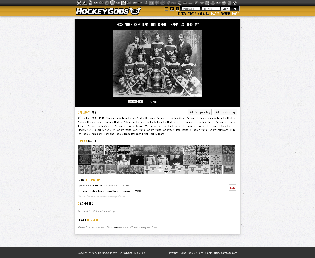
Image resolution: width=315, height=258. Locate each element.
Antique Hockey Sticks (131, 118)
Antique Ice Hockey (224, 118)
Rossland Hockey (172, 126)
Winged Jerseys (152, 126)
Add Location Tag (225, 112)
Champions (112, 118)
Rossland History (216, 126)
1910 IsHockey (95, 130)
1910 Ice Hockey (114, 130)
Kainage (127, 253)
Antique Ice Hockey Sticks (171, 118)
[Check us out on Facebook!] (177, 8)
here (114, 227)
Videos (192, 13)
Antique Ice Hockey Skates (199, 122)
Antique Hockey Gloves (91, 122)
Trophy (85, 118)
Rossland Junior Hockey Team (147, 134)
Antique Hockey (113, 122)
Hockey (181, 13)
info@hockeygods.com (223, 253)
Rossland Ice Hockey (194, 126)
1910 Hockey (146, 130)
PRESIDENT (98, 185)
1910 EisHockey (191, 130)
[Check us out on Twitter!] (172, 8)
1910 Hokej (131, 130)
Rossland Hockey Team (117, 134)
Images (215, 13)
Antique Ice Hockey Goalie (129, 126)
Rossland (150, 118)
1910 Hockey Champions (214, 130)
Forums (225, 13)
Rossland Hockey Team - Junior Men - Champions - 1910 (156, 24)
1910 (102, 118)
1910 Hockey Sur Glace (167, 130)
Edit (232, 187)
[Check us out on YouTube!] (167, 8)
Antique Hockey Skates (100, 126)
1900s (93, 118)
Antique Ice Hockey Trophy (138, 122)
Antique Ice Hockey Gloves (168, 122)
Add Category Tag (200, 112)
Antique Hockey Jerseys (200, 118)
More (235, 13)
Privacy (173, 253)
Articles (203, 13)
